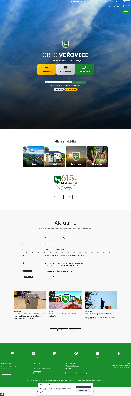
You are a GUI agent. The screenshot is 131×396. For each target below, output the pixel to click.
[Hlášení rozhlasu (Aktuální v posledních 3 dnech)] (110, 6)
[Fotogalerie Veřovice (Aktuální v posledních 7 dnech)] (118, 6)
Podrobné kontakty (82, 373)
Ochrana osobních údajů (93, 380)
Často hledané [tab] (58, 196)
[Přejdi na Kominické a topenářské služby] (101, 300)
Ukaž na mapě (59, 89)
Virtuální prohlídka (71, 89)
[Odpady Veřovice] (123, 6)
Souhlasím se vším (83, 387)
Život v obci (63, 330)
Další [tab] (76, 196)
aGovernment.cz (36, 380)
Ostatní (51, 311)
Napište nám (70, 373)
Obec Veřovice (44, 380)
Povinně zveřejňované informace (121, 365)
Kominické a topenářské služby (98, 314)
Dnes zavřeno (6, 368)
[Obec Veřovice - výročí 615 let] (65, 182)
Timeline (54, 330)
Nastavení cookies (83, 390)
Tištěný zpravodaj (75, 330)
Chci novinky (79, 82)
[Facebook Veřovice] (128, 6)
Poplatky (37, 372)
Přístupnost (101, 380)
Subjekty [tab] (69, 196)
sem (79, 85)
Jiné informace (17, 311)
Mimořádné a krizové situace (122, 367)
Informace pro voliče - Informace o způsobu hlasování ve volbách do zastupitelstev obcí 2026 (29, 316)
